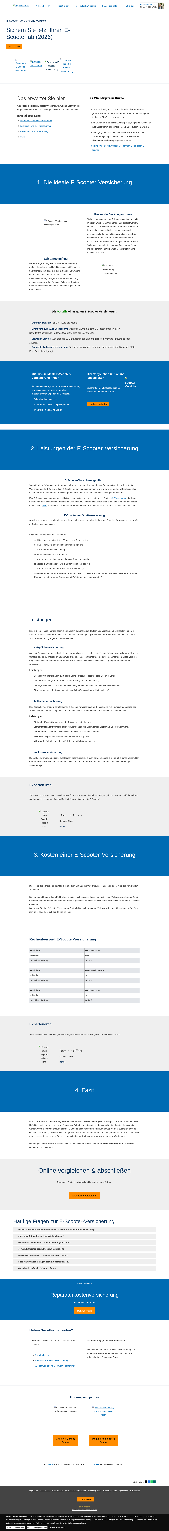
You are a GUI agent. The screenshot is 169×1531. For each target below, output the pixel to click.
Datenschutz (45, 1490)
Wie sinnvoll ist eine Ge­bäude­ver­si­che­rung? (55, 1366)
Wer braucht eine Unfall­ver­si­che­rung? (52, 1360)
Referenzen (135, 1490)
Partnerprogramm (110, 1490)
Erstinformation (58, 1490)
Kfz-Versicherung (118, 498)
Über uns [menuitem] (130, 6)
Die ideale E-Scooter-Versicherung (36, 121)
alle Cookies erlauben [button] (15, 1527)
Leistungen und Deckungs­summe (35, 126)
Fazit (22, 137)
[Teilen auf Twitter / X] (146, 1481)
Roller (44, 505)
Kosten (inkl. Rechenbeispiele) (34, 131)
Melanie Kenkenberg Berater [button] (103, 1440)
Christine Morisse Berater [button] (65, 1440)
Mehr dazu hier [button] (84, 1310)
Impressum (33, 1490)
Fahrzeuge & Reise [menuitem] (110, 6)
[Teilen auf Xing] (154, 1481)
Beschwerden (72, 1490)
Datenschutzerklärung (77, 1523)
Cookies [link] (82, 1490)
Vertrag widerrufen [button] (85, 1499)
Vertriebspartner (94, 1490)
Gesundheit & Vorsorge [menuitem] (86, 6)
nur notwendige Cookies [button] (37, 1527)
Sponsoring (123, 1490)
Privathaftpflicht (42, 1355)
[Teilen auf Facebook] (149, 1481)
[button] (57, 1229)
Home (96, 1464)
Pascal (51, 1464)
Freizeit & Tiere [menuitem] (63, 6)
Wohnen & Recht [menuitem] (43, 6)
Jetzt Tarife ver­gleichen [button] (98, 404)
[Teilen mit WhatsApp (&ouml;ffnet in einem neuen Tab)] (151, 1481)
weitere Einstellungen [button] (57, 1527)
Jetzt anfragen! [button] (14, 46)
